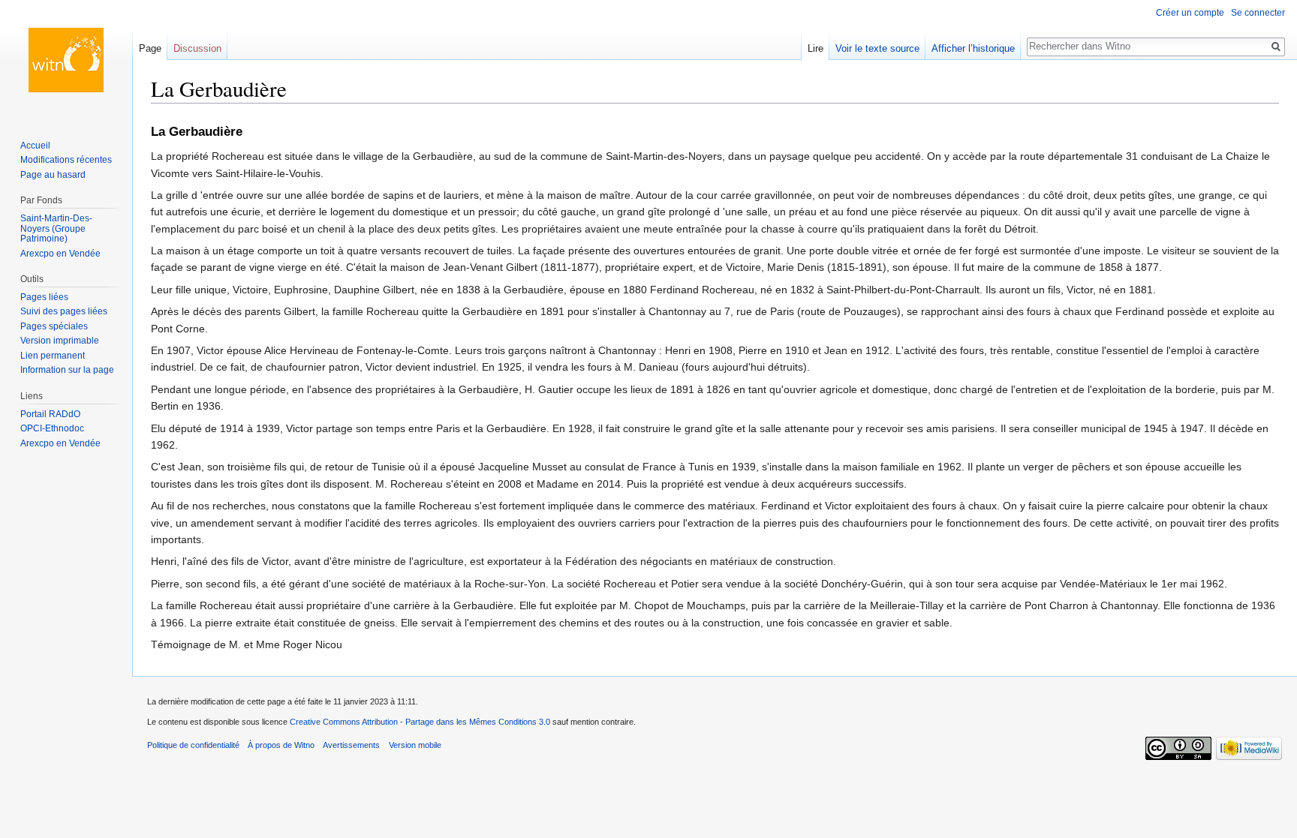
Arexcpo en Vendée (60, 253)
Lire (815, 48)
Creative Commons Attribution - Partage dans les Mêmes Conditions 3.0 (420, 721)
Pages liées (44, 297)
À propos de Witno (281, 744)
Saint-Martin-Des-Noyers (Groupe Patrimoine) (56, 228)
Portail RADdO (50, 414)
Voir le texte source (877, 48)
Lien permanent (52, 355)
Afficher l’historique (973, 48)
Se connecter (1258, 13)
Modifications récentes (66, 160)
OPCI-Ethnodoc (52, 428)
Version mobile (415, 744)
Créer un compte (1190, 13)
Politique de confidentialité (193, 744)
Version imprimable (59, 340)
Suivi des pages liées (63, 311)
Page (150, 48)
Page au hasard (53, 175)
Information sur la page (67, 370)
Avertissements (351, 744)
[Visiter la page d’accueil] (66, 60)
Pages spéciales (54, 326)
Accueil (35, 145)
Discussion (197, 48)
